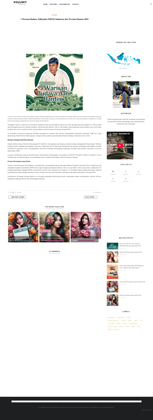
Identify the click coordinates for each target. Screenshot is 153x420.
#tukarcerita (120, 317)
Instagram (125, 181)
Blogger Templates (83, 407)
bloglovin (113, 174)
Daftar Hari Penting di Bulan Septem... (84, 239)
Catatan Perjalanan (113, 320)
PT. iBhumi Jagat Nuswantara (49, 407)
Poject (127, 326)
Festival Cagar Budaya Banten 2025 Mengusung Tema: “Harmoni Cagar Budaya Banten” (132, 266)
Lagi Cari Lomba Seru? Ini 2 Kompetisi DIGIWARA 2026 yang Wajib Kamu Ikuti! (130, 245)
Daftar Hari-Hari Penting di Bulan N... (21, 239)
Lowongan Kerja (112, 326)
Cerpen (130, 320)
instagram (138, 174)
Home (45, 4)
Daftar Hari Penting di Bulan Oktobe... (52, 239)
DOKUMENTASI (64, 4)
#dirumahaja (111, 317)
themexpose (95, 407)
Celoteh (123, 320)
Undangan (116, 329)
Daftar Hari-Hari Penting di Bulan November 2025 (132, 282)
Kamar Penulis (133, 323)
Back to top (145, 410)
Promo (133, 326)
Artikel (54, 15)
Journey (118, 323)
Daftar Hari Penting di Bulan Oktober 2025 (130, 295)
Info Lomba (111, 323)
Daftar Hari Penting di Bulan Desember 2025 (131, 252)
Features (53, 4)
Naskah (121, 326)
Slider (109, 329)
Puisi (138, 326)
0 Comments (97, 192)
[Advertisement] (54, 39)
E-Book (136, 320)
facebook (113, 181)
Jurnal (125, 323)
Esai (141, 320)
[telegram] (13, 192)
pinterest (125, 174)
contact (75, 4)
